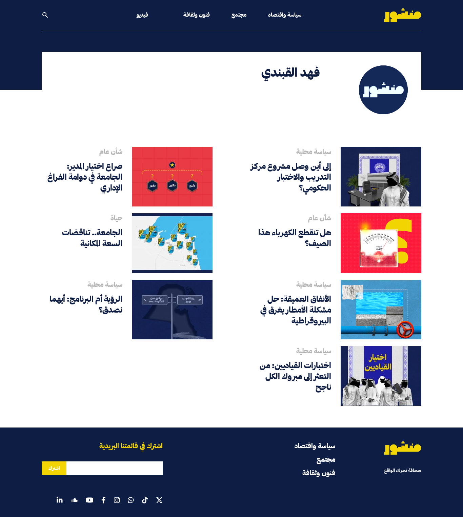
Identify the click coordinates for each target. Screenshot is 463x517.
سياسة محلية (313, 151)
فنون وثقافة (196, 15)
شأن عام (110, 151)
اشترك (54, 468)
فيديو (142, 15)
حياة (116, 218)
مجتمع (239, 15)
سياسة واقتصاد (284, 15)
